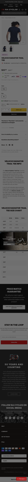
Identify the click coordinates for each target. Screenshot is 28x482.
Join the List (9, 244)
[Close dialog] (0, 232)
